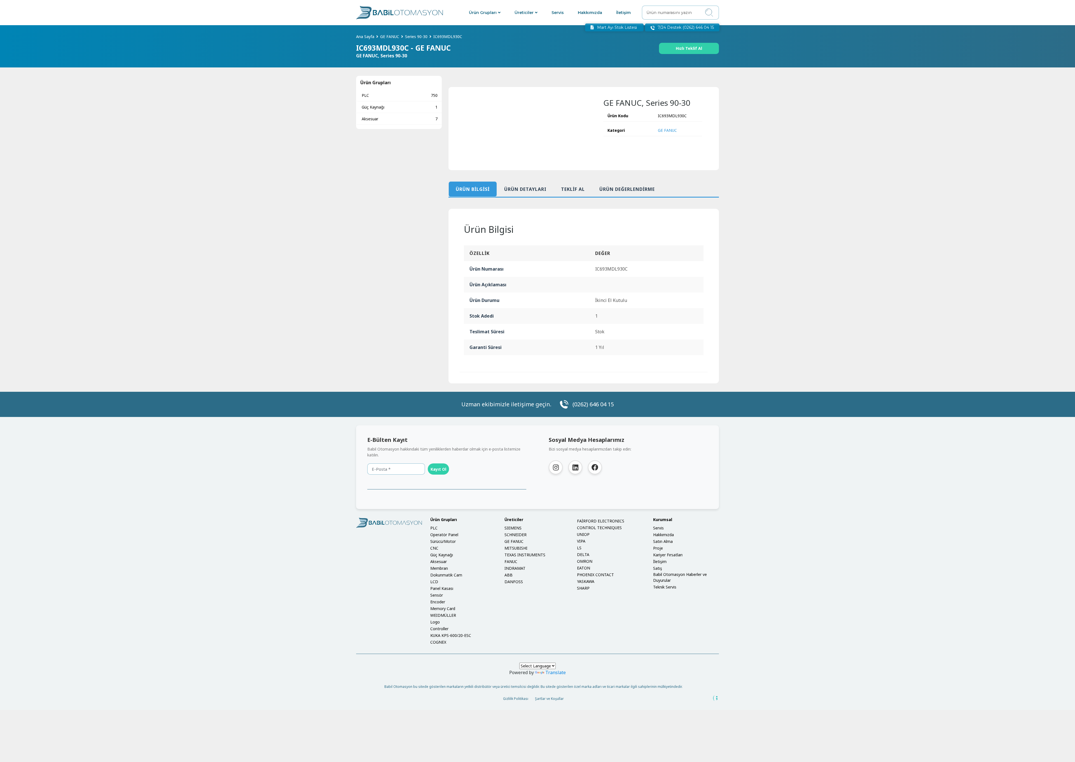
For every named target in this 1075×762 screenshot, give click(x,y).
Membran (439, 568)
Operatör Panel (444, 534)
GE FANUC (667, 130)
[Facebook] (595, 467)
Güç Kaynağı (400, 107)
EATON (583, 568)
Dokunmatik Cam (446, 575)
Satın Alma (663, 541)
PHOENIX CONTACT (595, 574)
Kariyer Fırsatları (668, 554)
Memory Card (442, 608)
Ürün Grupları (483, 12)
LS (579, 547)
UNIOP (583, 534)
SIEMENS (513, 528)
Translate (555, 672)
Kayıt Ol (438, 469)
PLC (400, 95)
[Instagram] (556, 467)
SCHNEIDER (515, 534)
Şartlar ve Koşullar (549, 698)
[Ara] (709, 12)
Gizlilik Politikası (515, 698)
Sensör (436, 595)
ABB (508, 575)
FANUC (510, 561)
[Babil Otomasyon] (389, 522)
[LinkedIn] (575, 467)
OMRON (584, 561)
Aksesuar (400, 118)
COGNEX (438, 642)
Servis (557, 12)
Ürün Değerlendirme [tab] (627, 189)
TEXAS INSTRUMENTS (524, 554)
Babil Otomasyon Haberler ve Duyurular (680, 577)
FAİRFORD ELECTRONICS (600, 521)
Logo (435, 622)
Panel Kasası (441, 588)
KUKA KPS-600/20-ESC (450, 635)
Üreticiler (524, 12)
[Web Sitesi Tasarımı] (715, 698)
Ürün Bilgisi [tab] (473, 189)
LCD (434, 581)
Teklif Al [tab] (573, 189)
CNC (434, 548)
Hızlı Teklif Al (689, 48)
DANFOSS (513, 581)
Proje (658, 548)
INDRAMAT (514, 568)
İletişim (623, 12)
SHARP (583, 588)
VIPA (581, 541)
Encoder (437, 601)
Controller (439, 628)
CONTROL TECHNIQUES (599, 527)
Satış (657, 568)
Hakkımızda (590, 12)
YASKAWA (585, 581)
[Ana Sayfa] (399, 12)
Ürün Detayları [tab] (525, 189)
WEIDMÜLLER (443, 615)
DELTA (583, 554)
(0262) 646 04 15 (593, 404)
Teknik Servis (664, 587)
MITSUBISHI (515, 548)
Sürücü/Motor (443, 541)
